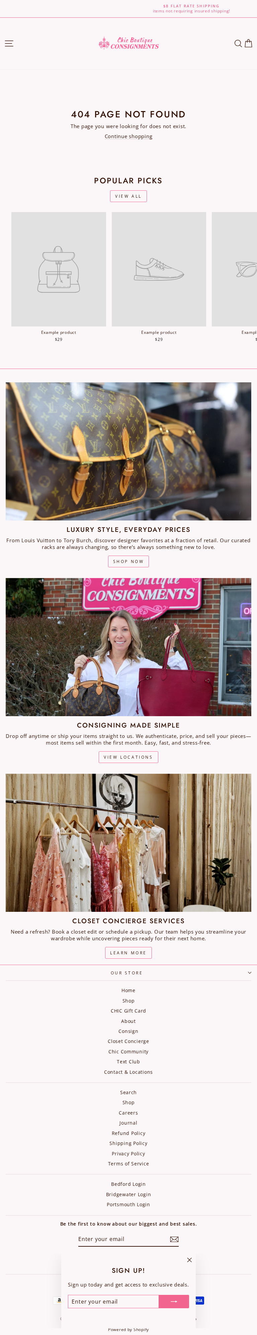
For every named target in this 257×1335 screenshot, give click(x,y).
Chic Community (128, 1051)
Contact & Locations (128, 1072)
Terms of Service (128, 1163)
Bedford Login (128, 1184)
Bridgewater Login (128, 1194)
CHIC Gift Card (128, 1011)
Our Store (127, 972)
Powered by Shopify (128, 1329)
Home (128, 990)
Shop (128, 1000)
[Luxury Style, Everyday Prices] (128, 451)
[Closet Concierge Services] (128, 843)
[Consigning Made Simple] (128, 647)
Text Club (128, 1061)
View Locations (128, 757)
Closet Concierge (128, 1041)
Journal (128, 1123)
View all (128, 196)
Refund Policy (129, 1133)
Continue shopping (129, 136)
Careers (128, 1113)
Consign (128, 1031)
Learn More (128, 953)
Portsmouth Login (128, 1204)
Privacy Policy (128, 1153)
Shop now (128, 561)
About (128, 1021)
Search (128, 1092)
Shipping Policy (128, 1143)
